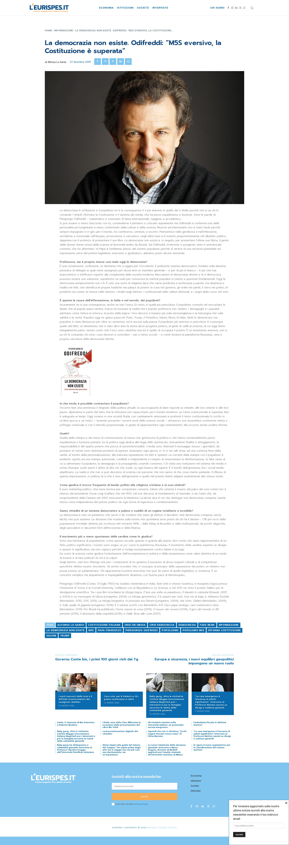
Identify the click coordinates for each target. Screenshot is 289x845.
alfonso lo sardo (70, 625)
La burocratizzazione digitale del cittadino (120, 732)
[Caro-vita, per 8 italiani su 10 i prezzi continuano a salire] (122, 682)
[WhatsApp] (244, 8)
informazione (229, 625)
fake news (207, 625)
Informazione (63, 30)
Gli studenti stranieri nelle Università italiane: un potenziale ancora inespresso (165, 725)
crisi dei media (135, 625)
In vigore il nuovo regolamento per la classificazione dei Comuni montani (212, 747)
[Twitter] (240, 8)
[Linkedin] (236, 8)
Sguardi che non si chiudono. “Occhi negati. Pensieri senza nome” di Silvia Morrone (167, 734)
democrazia (187, 625)
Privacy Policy (142, 804)
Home (48, 30)
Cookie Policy (167, 827)
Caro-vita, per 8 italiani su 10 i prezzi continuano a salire (121, 698)
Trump (65, 635)
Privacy (152, 827)
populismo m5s (193, 630)
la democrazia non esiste (65, 630)
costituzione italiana (104, 625)
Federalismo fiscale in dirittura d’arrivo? (210, 723)
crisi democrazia (162, 625)
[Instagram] (232, 8)
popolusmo (170, 630)
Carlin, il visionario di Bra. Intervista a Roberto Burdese (75, 723)
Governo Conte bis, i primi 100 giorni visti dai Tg (96, 659)
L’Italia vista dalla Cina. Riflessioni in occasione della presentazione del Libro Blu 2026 (122, 725)
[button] (252, 8)
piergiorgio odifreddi (141, 630)
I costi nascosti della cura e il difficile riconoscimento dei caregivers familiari (75, 699)
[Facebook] (228, 8)
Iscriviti (144, 796)
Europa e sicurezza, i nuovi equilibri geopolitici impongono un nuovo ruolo (194, 661)
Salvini (51, 635)
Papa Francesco (109, 630)
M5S (91, 630)
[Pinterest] (113, 61)
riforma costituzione (224, 630)
